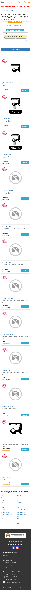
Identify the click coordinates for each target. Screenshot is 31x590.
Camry (18, 500)
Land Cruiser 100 (21, 510)
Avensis (19, 498)
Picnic (2, 518)
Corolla (18, 505)
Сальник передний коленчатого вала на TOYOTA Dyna (15, 336)
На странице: (21, 53)
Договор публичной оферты (10, 562)
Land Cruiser (4, 510)
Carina (3, 502)
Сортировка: (12, 56)
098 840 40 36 (16, 541)
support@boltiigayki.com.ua (13, 582)
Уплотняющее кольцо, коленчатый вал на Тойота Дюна (15, 83)
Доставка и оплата (7, 557)
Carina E (19, 502)
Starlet (18, 521)
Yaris (2, 526)
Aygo (2, 500)
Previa (18, 518)
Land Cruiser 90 (21, 512)
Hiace (2, 507)
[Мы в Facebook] (13, 547)
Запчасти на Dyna (9, 10)
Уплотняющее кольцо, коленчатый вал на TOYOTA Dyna (13, 119)
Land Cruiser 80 (5, 512)
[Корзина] (25, 2)
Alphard (19, 495)
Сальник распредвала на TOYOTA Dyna (12, 263)
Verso (18, 523)
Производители (7, 567)
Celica (2, 505)
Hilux (18, 507)
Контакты (5, 555)
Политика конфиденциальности (11, 565)
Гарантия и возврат (8, 560)
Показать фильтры (15, 49)
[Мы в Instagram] (17, 547)
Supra (2, 523)
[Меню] (29, 2)
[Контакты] (22, 2)
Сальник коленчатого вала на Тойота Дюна (13, 227)
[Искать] (26, 25)
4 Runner (3, 495)
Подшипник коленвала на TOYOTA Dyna (12, 478)
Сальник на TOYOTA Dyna (9, 407)
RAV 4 (2, 521)
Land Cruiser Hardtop (6, 514)
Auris (2, 498)
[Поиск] (19, 2)
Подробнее (25, 90)
